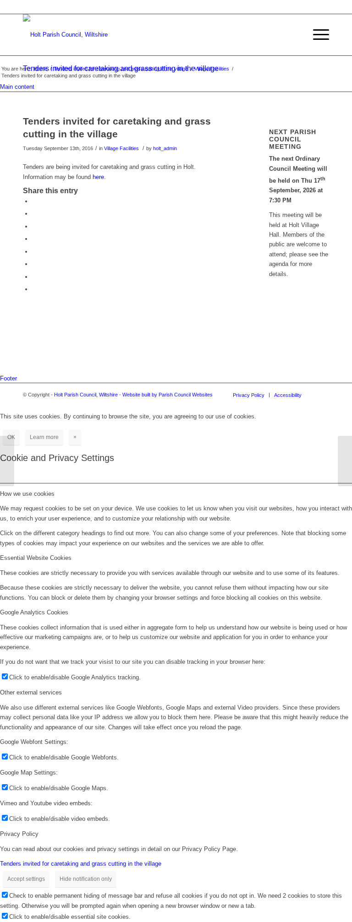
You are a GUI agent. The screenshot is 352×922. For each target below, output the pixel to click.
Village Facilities (211, 68)
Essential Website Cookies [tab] (36, 557)
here (98, 177)
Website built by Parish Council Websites (167, 394)
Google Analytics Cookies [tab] (34, 612)
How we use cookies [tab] (27, 493)
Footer (8, 378)
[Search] (295, 34)
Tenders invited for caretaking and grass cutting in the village (121, 68)
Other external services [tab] (31, 692)
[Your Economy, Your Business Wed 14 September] (7, 461)
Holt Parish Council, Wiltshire (86, 394)
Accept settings (26, 879)
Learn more (44, 437)
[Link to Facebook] (322, 394)
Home (40, 68)
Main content (17, 86)
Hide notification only (86, 879)
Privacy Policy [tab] (19, 833)
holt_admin (165, 148)
